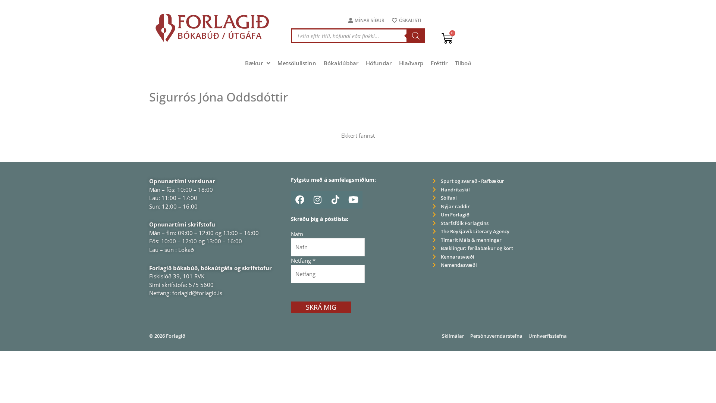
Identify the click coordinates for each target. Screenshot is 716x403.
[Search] (415, 35)
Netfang (303, 260)
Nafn (297, 234)
